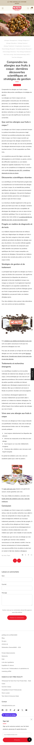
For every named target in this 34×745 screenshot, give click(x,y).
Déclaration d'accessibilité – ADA (11, 647)
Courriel (4, 584)
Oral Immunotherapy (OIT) (21, 54)
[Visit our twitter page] (18, 710)
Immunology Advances (9, 51)
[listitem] (17, 3)
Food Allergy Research (8, 49)
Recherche (5, 656)
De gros (4, 641)
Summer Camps (6, 687)
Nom (3, 576)
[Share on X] (25, 555)
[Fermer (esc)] (31, 719)
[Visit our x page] (22, 710)
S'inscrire (17, 740)
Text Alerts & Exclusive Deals (10, 696)
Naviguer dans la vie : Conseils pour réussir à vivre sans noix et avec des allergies (17, 356)
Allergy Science (22, 43)
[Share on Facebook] (22, 555)
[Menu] (3, 8)
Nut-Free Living (8, 54)
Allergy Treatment (9, 46)
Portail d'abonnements (8, 653)
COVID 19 (5, 644)
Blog (3, 638)
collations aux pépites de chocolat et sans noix (18, 341)
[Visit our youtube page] (26, 710)
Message (4, 593)
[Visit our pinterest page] (10, 710)
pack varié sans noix (9, 489)
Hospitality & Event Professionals (12, 690)
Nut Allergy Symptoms (24, 51)
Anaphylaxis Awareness (22, 46)
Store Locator (6, 693)
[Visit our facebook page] (2, 710)
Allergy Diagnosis (23, 40)
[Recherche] (28, 8)
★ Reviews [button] (32, 374)
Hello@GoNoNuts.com (8, 705)
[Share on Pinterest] (28, 555)
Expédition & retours (8, 665)
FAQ (3, 659)
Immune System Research (23, 49)
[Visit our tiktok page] (14, 710)
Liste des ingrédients (8, 662)
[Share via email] (31, 555)
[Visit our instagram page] (6, 710)
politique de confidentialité (9, 635)
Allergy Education (11, 43)
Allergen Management (10, 40)
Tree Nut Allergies (17, 57)
